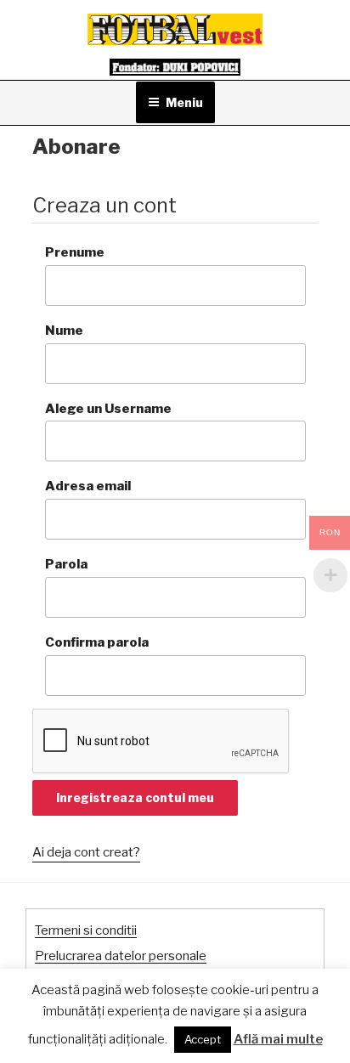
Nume (64, 330)
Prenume (74, 252)
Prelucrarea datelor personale (120, 956)
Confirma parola (97, 642)
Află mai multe (278, 1039)
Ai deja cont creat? (86, 852)
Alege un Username (108, 408)
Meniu (184, 102)
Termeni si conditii (86, 930)
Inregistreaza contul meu (135, 797)
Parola (66, 564)
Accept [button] (202, 1039)
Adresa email (88, 486)
